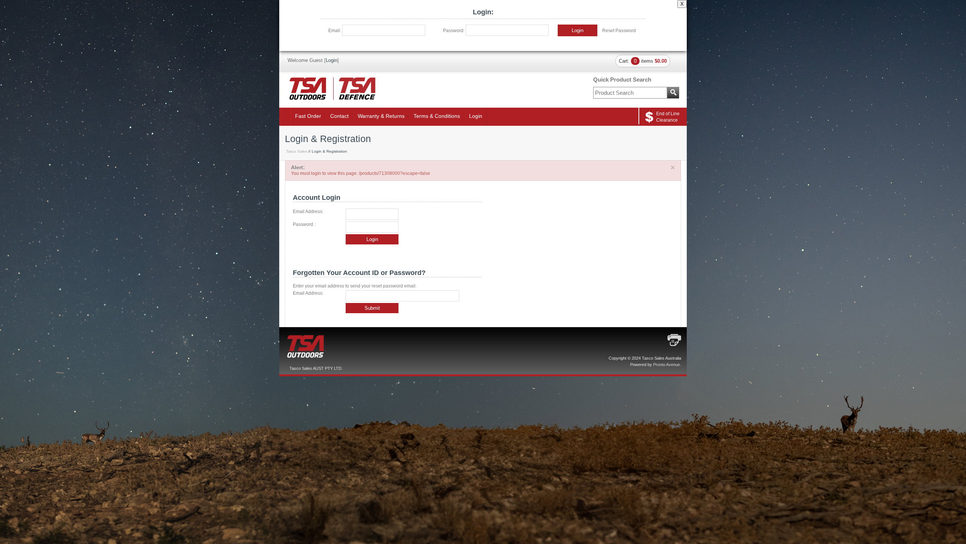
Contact (339, 116)
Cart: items (643, 61)
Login (577, 30)
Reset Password (619, 30)
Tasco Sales (296, 151)
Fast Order (308, 116)
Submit (372, 308)
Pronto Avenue (666, 364)
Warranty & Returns (381, 116)
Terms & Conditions (437, 116)
